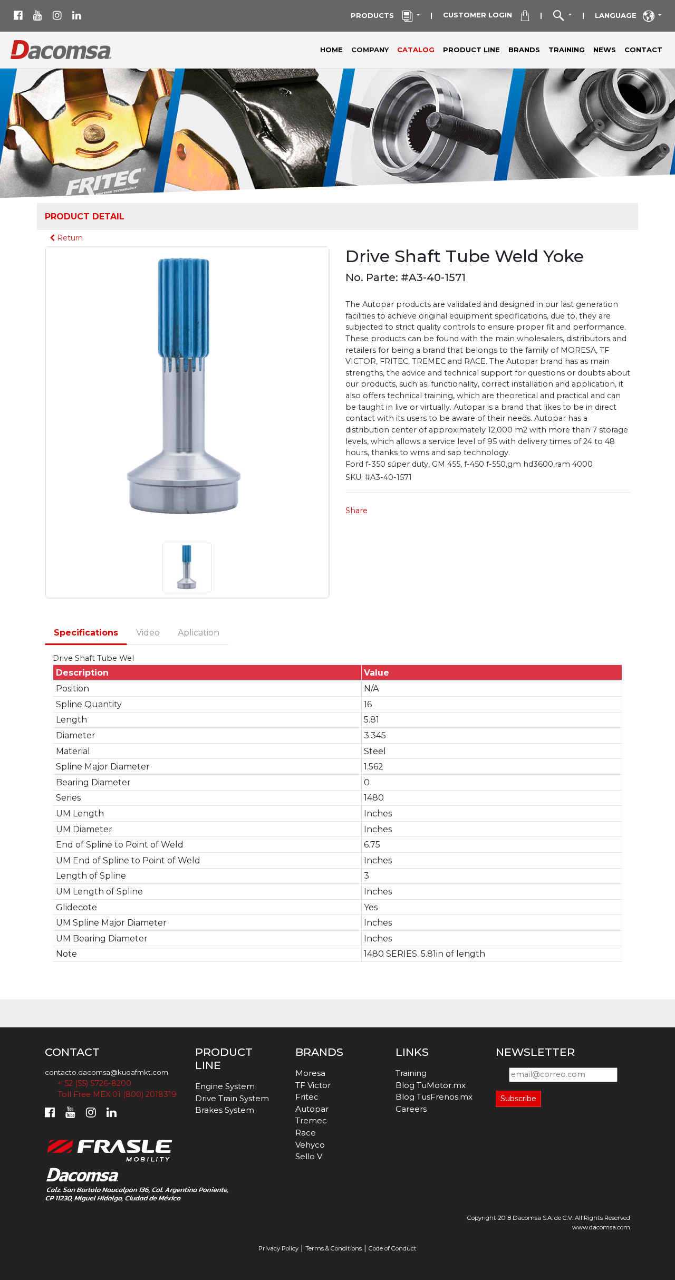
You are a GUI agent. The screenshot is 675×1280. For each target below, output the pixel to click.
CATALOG (416, 49)
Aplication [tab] (198, 633)
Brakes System (224, 1110)
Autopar (312, 1109)
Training (411, 1073)
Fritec (307, 1097)
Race (305, 1133)
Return (69, 238)
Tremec (311, 1120)
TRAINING (566, 49)
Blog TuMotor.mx (431, 1085)
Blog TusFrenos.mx (434, 1097)
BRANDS (524, 49)
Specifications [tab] (86, 633)
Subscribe (518, 1098)
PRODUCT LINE (471, 49)
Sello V (308, 1156)
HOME (331, 49)
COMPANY (372, 49)
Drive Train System (232, 1098)
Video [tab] (148, 633)
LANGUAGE (619, 15)
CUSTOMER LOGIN (481, 15)
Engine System (225, 1086)
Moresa (310, 1073)
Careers (411, 1109)
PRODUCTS (376, 15)
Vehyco (310, 1145)
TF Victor (313, 1085)
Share (356, 510)
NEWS (604, 49)
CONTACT (643, 49)
